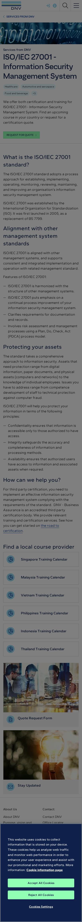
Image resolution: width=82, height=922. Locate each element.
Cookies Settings (41, 906)
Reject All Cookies (41, 895)
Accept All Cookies (41, 883)
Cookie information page (44, 870)
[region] (41, 872)
